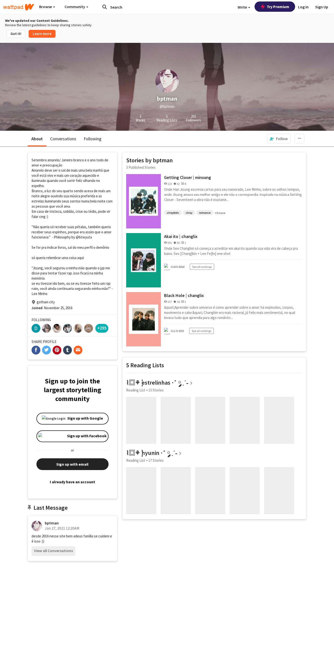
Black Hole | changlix (184, 295)
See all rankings (202, 267)
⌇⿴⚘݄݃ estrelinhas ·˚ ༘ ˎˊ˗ (157, 382)
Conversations (63, 139)
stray (189, 212)
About (37, 139)
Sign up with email (72, 464)
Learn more (42, 33)
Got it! (16, 33)
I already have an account (72, 481)
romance (205, 212)
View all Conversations (53, 550)
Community (75, 6)
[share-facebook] (36, 350)
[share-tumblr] (67, 350)
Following (92, 139)
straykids (173, 212)
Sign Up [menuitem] (321, 6)
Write (243, 7)
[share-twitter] (46, 350)
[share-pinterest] (57, 350)
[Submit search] (104, 7)
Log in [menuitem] (303, 6)
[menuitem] (279, 138)
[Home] (18, 7)
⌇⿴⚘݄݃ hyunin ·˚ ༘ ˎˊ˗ (151, 453)
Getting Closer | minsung (187, 177)
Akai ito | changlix (181, 236)
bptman (52, 523)
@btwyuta (84, 237)
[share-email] (78, 350)
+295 (101, 328)
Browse (46, 6)
